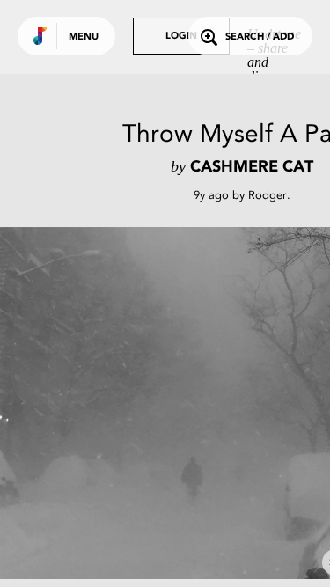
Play (176, 403)
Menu (84, 37)
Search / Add (259, 37)
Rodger (267, 195)
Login (181, 36)
